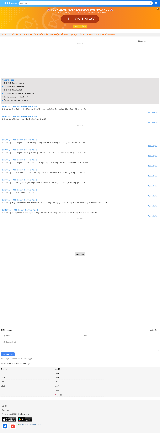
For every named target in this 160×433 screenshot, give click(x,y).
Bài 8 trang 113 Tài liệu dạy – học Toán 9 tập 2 (19, 190)
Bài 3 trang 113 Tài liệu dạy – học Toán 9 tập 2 (19, 140)
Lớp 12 (57, 369)
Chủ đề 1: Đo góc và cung (13, 83)
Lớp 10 (57, 373)
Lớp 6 (57, 382)
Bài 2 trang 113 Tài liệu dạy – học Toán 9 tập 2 (19, 116)
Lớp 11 (3, 373)
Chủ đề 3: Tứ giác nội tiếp (14, 90)
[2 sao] (150, 41)
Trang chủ (4, 369)
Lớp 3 (3, 390)
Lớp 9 (3, 377)
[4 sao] (156, 41)
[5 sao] (158, 41)
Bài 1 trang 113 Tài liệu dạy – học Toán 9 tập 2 (19, 106)
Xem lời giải (152, 112)
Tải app (59, 394)
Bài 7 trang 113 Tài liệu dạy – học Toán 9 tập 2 (19, 180)
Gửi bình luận (8, 354)
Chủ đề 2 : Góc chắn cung (13, 86)
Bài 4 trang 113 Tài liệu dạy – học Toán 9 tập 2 (19, 150)
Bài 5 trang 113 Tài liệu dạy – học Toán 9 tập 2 (19, 160)
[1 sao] (148, 41)
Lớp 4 (57, 386)
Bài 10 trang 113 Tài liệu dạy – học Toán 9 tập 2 (20, 210)
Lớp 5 (3, 386)
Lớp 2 (57, 390)
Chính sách (6, 410)
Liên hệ (4, 406)
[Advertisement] (80, 61)
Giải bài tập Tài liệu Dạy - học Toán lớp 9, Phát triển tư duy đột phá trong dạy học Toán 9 (43, 34)
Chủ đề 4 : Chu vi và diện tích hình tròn (19, 93)
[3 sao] (153, 41)
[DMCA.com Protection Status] (29, 426)
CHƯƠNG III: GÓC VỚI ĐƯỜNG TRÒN (100, 34)
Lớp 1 (3, 394)
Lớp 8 (57, 377)
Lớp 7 (3, 382)
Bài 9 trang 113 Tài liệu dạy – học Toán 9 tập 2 (19, 200)
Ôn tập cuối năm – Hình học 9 (15, 100)
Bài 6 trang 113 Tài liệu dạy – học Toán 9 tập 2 (19, 170)
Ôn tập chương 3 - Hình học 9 (15, 97)
